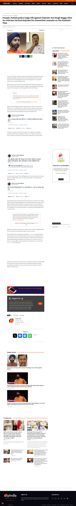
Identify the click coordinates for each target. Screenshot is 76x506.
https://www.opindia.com (19, 320)
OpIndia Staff (41, 30)
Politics (10, 15)
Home (4, 13)
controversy (32, 234)
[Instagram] (67, 1)
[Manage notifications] (3, 503)
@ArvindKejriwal (34, 97)
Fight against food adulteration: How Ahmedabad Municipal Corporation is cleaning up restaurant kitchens (63, 119)
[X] (70, 1)
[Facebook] (66, 1)
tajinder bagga (21, 315)
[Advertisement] (32, 476)
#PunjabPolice (16, 98)
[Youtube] (72, 1)
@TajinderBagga (25, 95)
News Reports (7, 13)
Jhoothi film (10, 242)
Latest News (55, 51)
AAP (11, 315)
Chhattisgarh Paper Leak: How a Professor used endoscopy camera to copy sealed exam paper (17, 452)
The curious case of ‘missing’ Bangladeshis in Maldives (16, 459)
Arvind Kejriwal (15, 315)
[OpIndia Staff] (11, 321)
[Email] (28, 56)
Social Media (15, 15)
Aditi (4, 439)
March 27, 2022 (33, 102)
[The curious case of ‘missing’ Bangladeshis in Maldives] (7, 460)
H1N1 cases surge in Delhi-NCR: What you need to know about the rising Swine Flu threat (63, 112)
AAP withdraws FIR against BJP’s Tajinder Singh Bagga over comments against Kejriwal (24, 368)
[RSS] (68, 1)
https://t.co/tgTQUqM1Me (18, 220)
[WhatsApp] (71, 1)
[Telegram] (26, 56)
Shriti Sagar (29, 439)
